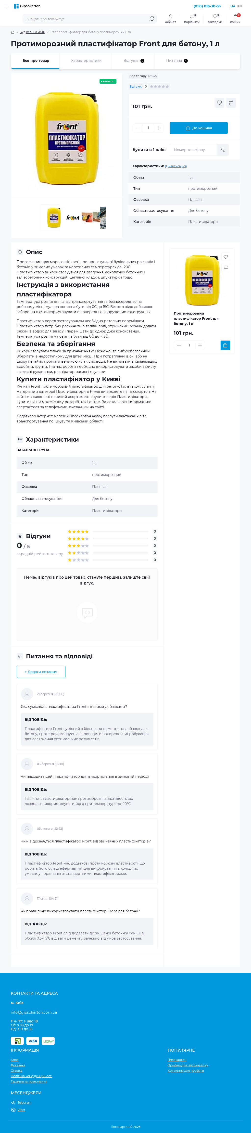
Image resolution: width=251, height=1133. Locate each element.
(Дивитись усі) (176, 166)
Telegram (24, 1102)
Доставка (18, 1065)
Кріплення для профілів (186, 1070)
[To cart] (225, 345)
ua (232, 6)
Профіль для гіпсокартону (188, 1065)
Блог (14, 1060)
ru (239, 6)
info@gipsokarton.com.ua (34, 1012)
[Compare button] (231, 103)
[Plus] (159, 128)
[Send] (223, 150)
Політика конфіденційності (31, 1076)
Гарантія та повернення (29, 1081)
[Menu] (6, 6)
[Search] (152, 19)
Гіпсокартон (177, 1060)
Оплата (16, 1070)
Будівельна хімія (32, 32)
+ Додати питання (41, 672)
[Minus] (138, 128)
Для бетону (102, 498)
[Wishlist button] (219, 103)
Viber (21, 1110)
